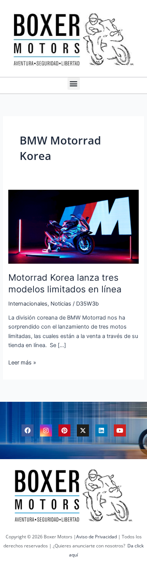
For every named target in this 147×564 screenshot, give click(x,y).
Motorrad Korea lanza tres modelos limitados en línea (64, 283)
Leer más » (22, 362)
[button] (73, 83)
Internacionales (27, 303)
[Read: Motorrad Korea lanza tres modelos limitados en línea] (73, 226)
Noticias (61, 303)
